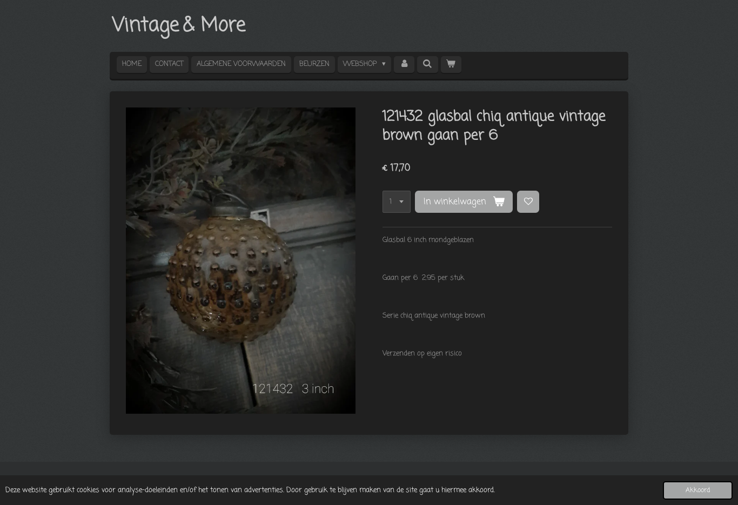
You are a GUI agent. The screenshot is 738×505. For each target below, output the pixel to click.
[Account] (404, 64)
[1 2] (397, 202)
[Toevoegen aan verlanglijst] (528, 202)
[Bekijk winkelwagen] (451, 64)
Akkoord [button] (698, 490)
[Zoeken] (427, 64)
